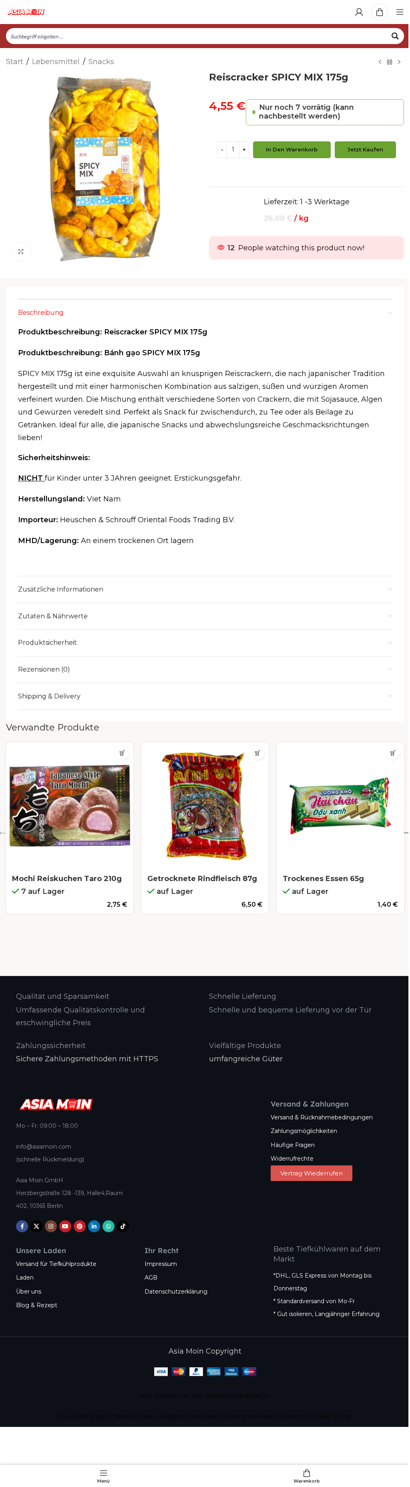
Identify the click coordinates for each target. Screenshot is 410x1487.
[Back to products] (389, 62)
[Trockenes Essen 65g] (340, 805)
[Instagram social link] (51, 1226)
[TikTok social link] (123, 1226)
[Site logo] (26, 11)
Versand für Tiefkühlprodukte (56, 1264)
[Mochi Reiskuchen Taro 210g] (69, 805)
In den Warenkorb (292, 149)
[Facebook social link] (22, 1226)
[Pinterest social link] (80, 1226)
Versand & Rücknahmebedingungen (322, 1117)
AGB (151, 1277)
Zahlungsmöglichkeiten (304, 1131)
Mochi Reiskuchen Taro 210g (67, 878)
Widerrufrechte (292, 1158)
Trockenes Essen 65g (323, 878)
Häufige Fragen (293, 1145)
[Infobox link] (62, 996)
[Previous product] (380, 62)
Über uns (28, 1291)
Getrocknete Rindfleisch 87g (202, 878)
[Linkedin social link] (94, 1226)
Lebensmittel (56, 61)
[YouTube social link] (65, 1226)
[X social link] (36, 1226)
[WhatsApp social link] (108, 1226)
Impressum (161, 1264)
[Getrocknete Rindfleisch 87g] (205, 805)
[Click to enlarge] (21, 252)
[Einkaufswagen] (379, 12)
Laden (25, 1277)
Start (14, 61)
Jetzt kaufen (365, 149)
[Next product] (399, 62)
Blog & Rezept (36, 1305)
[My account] (359, 12)
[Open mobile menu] (400, 12)
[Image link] (56, 1104)
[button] (122, 753)
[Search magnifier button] (396, 36)
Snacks (101, 61)
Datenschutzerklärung (176, 1291)
